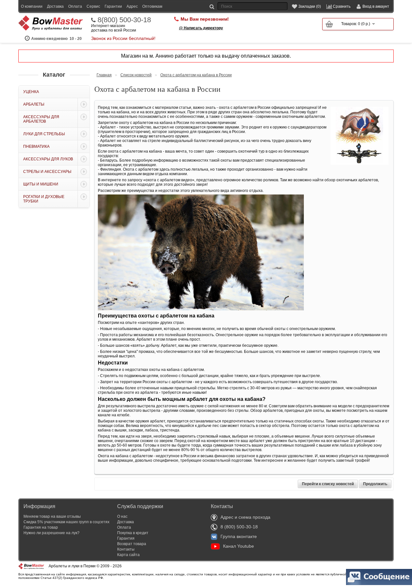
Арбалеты (33, 104)
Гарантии (113, 6)
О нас (122, 516)
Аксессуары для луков (48, 159)
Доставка (55, 6)
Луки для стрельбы (44, 134)
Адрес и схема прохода (245, 517)
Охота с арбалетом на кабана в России (196, 75)
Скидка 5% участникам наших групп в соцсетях (66, 522)
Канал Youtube (238, 546)
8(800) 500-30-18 (124, 20)
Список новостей (136, 75)
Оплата (75, 6)
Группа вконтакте (238, 536)
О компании (31, 6)
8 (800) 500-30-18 (239, 526)
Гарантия (126, 538)
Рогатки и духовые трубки (43, 198)
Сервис (93, 6)
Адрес (132, 6)
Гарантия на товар (40, 527)
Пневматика (36, 146)
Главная (104, 75)
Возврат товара (131, 544)
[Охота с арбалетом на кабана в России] (360, 163)
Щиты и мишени (40, 184)
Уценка (31, 92)
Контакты (126, 549)
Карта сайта (128, 555)
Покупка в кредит (132, 533)
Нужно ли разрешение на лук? (51, 533)
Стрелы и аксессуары (47, 171)
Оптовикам (152, 6)
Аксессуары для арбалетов (41, 119)
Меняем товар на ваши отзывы (52, 516)
